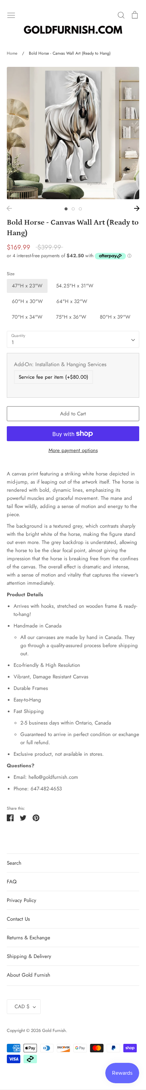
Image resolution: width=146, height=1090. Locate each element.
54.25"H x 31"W (74, 285)
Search (14, 863)
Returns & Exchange (28, 937)
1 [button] (66, 208)
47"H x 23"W (27, 285)
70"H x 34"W (27, 317)
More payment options (73, 450)
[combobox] (73, 339)
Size (11, 274)
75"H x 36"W (71, 317)
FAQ (12, 881)
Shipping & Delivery (29, 956)
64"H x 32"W (71, 301)
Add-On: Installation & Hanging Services (60, 364)
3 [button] (80, 208)
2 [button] (73, 208)
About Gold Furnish (28, 975)
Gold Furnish (54, 1030)
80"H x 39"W (115, 317)
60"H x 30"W (27, 301)
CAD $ (22, 1006)
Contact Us (18, 919)
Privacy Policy (21, 900)
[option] (73, 133)
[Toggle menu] (11, 14)
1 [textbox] (13, 342)
